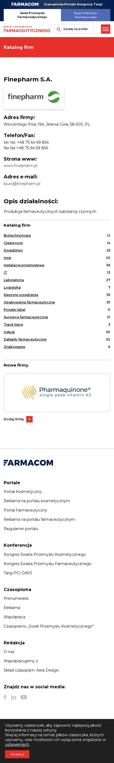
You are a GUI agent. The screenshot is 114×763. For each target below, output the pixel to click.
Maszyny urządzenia (21, 295)
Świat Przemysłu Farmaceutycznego (32, 15)
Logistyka (12, 287)
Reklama (12, 608)
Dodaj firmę (14, 419)
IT (5, 273)
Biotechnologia (17, 235)
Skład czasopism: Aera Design (31, 670)
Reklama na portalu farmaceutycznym (39, 519)
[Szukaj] (57, 29)
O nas (9, 652)
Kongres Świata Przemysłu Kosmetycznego (45, 554)
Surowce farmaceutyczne (26, 317)
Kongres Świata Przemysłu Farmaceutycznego (47, 564)
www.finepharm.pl (20, 165)
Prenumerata (16, 598)
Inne (7, 258)
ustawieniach (17, 744)
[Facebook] (5, 697)
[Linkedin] (13, 697)
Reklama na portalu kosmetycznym (37, 501)
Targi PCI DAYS (18, 573)
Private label (14, 310)
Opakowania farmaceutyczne (29, 302)
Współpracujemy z (21, 661)
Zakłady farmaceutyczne (25, 339)
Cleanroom (13, 243)
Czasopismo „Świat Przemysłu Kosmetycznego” (49, 626)
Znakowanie (14, 347)
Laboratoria (14, 280)
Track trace (13, 325)
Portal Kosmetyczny (23, 491)
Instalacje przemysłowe (24, 265)
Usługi (9, 332)
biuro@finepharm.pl (22, 183)
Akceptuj (17, 754)
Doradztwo (13, 250)
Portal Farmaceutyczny (25, 510)
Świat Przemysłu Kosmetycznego (85, 15)
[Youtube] (24, 697)
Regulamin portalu (21, 529)
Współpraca (14, 617)
